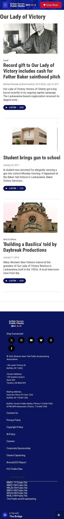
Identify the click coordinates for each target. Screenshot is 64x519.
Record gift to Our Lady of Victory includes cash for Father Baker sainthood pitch (31, 71)
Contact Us (12, 413)
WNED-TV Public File (17, 482)
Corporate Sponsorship (19, 448)
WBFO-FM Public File (17, 490)
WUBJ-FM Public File (17, 496)
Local (5, 60)
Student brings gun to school (31, 157)
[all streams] (59, 515)
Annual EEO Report (16, 462)
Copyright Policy (15, 427)
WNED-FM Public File (17, 485)
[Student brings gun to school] (30, 137)
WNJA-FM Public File (17, 488)
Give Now (52, 4)
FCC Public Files (14, 469)
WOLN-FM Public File (17, 493)
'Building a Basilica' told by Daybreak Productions (30, 247)
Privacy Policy (14, 420)
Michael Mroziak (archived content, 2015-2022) (24, 84)
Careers (11, 441)
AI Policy (11, 434)
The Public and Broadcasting (21, 499)
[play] (5, 515)
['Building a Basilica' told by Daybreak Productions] (30, 217)
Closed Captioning (16, 455)
